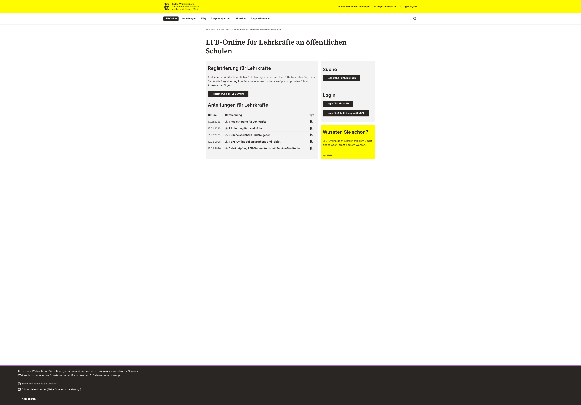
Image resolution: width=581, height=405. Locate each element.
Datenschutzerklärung (106, 375)
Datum (212, 115)
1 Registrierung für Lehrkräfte (248, 121)
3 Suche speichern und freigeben (250, 135)
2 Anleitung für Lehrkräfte (245, 128)
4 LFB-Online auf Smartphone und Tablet (255, 141)
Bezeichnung (233, 115)
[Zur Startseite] (246, 6)
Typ (311, 115)
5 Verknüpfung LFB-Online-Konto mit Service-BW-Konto (264, 148)
